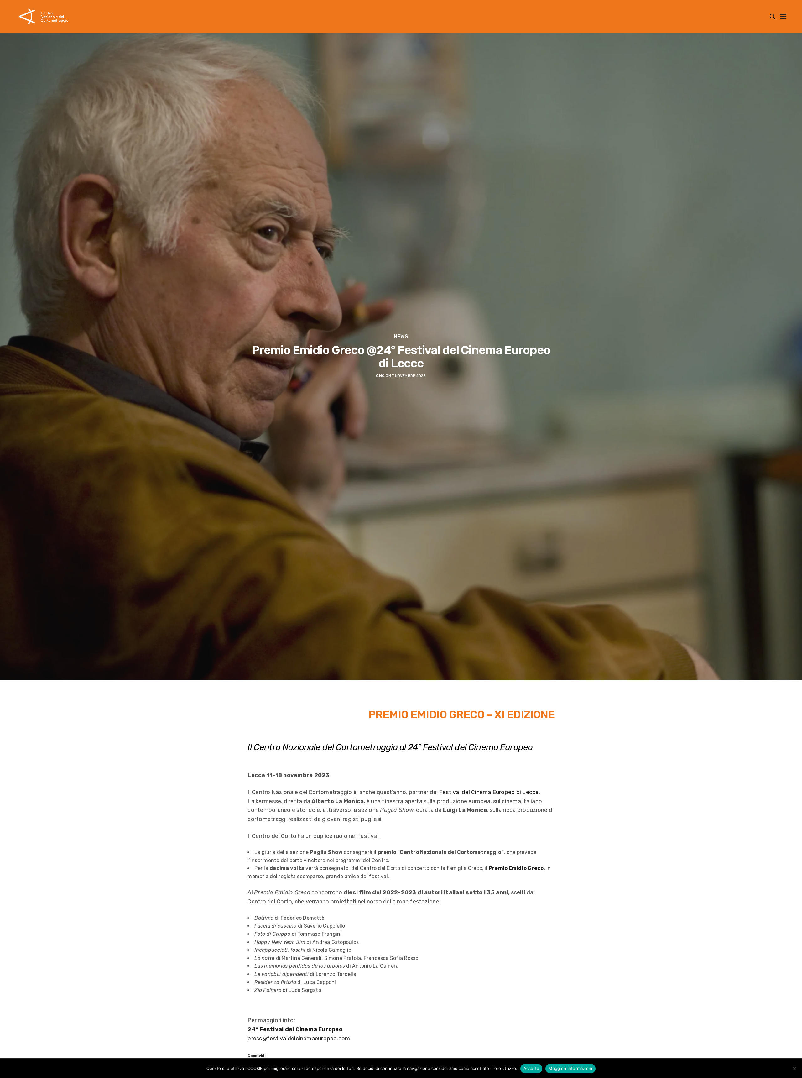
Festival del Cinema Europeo (478, 747)
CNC (380, 376)
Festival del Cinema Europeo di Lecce (489, 792)
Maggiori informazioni (570, 1068)
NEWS (401, 336)
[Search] (772, 16)
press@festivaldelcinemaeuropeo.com (298, 1038)
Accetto (531, 1068)
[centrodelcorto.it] (44, 16)
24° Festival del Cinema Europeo (294, 1029)
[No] (794, 1068)
